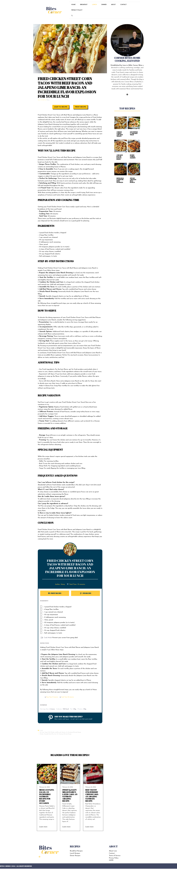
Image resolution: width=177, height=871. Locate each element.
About (113, 4)
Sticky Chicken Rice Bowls (133, 180)
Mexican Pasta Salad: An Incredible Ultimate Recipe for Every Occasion (46, 796)
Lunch (94, 4)
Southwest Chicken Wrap (134, 133)
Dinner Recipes (75, 855)
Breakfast (83, 4)
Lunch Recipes (75, 853)
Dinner (103, 4)
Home (73, 4)
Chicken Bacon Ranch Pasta (120, 157)
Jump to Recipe (60, 107)
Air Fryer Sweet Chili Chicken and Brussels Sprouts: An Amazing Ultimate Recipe (60, 732)
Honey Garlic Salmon (132, 156)
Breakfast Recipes (76, 851)
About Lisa (113, 851)
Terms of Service (114, 855)
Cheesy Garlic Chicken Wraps (120, 134)
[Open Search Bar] (72, 16)
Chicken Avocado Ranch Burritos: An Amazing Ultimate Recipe (55, 734)
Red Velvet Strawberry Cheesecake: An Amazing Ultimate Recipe (91, 795)
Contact (123, 4)
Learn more (43, 827)
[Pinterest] (39, 857)
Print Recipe (80, 107)
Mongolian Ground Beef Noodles (120, 180)
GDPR (111, 860)
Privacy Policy (76, 10)
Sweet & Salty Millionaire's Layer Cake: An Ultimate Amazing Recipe (69, 795)
